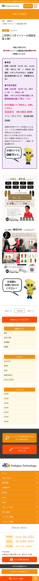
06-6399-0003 (24, 541)
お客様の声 (6, 487)
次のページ (30, 311)
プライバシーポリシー (20, 527)
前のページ (8, 311)
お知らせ (10, 21)
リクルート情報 (7, 521)
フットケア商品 (7, 516)
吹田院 (6, 347)
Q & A (6, 370)
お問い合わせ (8, 375)
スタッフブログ (9, 379)
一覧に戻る (19, 311)
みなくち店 (7, 337)
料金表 (4, 492)
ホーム (4, 473)
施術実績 (5, 482)
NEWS (6, 366)
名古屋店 (7, 342)
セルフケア (7, 361)
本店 (5, 333)
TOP (3, 21)
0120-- (24, 536)
